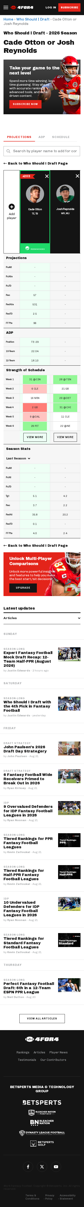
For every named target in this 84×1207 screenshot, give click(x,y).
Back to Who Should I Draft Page (38, 163)
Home (8, 19)
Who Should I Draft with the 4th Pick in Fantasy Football (27, 706)
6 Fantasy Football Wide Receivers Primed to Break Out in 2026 (28, 779)
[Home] (42, 1039)
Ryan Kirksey (16, 788)
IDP (6, 803)
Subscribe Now (25, 104)
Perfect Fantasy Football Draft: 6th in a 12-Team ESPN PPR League (29, 988)
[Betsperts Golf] (42, 1143)
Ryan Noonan (16, 820)
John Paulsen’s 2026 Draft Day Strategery (25, 749)
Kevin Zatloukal (18, 852)
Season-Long (14, 649)
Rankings (23, 1052)
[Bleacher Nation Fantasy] (42, 1113)
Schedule (61, 137)
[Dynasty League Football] (42, 1133)
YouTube (56, 1167)
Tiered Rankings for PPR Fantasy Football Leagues (28, 843)
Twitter (42, 1167)
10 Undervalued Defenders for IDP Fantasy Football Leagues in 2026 (21, 908)
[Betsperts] (42, 1102)
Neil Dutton (15, 997)
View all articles (42, 1018)
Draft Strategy (17, 743)
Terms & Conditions (32, 1197)
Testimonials (27, 1060)
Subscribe (69, 7)
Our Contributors (53, 1060)
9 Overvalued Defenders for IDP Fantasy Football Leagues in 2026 (28, 811)
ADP (41, 137)
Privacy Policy (49, 1197)
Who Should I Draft (32, 19)
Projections (19, 137)
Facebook (28, 1167)
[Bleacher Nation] (42, 1123)
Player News (58, 1052)
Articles (39, 1052)
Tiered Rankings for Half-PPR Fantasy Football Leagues (24, 875)
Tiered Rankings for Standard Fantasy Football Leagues (24, 943)
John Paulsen (17, 756)
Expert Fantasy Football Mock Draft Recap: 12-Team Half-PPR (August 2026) (28, 659)
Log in (51, 7)
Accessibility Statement (68, 1197)
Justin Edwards (18, 670)
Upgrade (23, 587)
